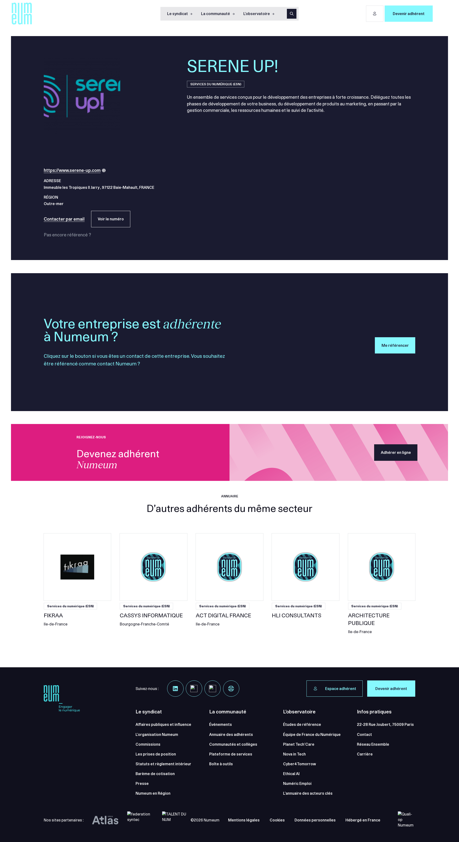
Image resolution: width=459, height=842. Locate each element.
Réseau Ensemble (373, 744)
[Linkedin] (175, 688)
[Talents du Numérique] (175, 820)
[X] (194, 688)
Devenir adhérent (409, 13)
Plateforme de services (230, 754)
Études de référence (302, 724)
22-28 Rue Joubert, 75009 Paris (385, 724)
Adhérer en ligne (396, 452)
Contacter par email (64, 219)
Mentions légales (244, 820)
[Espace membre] (374, 13)
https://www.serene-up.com (72, 170)
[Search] (291, 14)
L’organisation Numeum (157, 734)
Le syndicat (177, 13)
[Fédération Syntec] (140, 820)
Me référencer (395, 345)
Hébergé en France (362, 820)
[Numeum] (22, 13)
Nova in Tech (294, 754)
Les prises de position (156, 754)
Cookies (277, 820)
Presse (142, 783)
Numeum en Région (153, 793)
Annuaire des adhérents (231, 734)
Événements (220, 724)
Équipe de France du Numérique (312, 734)
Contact (364, 734)
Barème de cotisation (155, 773)
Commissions (148, 744)
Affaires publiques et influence (163, 724)
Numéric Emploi (297, 783)
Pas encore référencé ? (67, 235)
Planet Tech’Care (298, 744)
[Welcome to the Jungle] (231, 688)
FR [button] (441, 13)
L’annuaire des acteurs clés (308, 793)
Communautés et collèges (233, 744)
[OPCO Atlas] (105, 820)
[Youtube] (212, 688)
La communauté (215, 13)
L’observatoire (256, 13)
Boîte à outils (221, 763)
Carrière (365, 754)
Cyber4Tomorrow (299, 763)
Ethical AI (291, 773)
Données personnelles (315, 820)
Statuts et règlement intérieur (163, 763)
